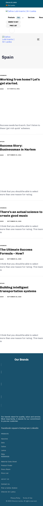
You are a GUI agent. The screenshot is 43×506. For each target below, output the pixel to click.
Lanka (3, 450)
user (2, 89)
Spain (2, 141)
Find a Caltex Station (9, 488)
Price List (4, 473)
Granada (3, 75)
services (31, 18)
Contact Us (5, 484)
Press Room (5, 469)
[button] (11, 5)
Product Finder (6, 465)
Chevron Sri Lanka (11, 2)
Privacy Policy (15, 498)
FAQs (3, 454)
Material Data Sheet (9, 462)
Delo (3, 443)
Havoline (4, 439)
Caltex (3, 447)
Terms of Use (27, 498)
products (14, 18)
